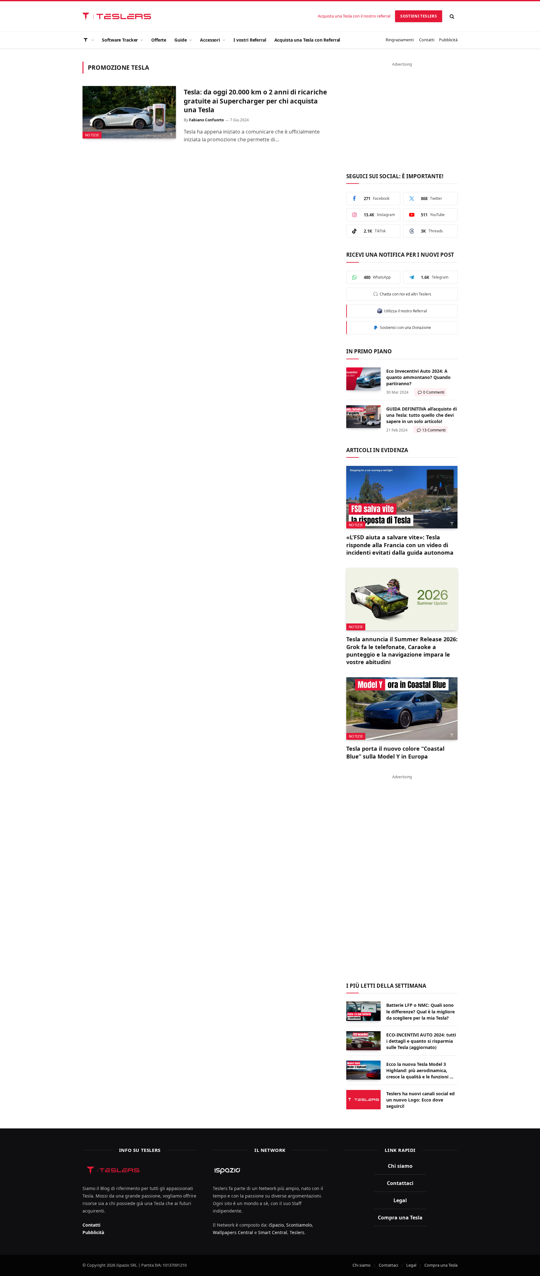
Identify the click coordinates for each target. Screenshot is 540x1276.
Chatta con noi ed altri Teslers (404, 294)
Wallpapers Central (233, 1232)
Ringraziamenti (400, 40)
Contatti (426, 40)
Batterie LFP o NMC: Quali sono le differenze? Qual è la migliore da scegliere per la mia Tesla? (420, 1011)
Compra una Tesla (400, 1217)
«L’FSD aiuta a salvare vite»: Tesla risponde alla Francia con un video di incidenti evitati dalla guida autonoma (399, 544)
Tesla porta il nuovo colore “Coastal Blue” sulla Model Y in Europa (395, 752)
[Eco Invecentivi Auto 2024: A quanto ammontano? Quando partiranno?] (363, 378)
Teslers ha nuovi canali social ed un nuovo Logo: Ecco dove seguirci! (420, 1100)
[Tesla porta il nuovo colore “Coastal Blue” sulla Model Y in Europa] (402, 708)
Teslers (297, 1232)
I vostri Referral (249, 40)
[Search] (452, 16)
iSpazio (276, 1225)
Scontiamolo (299, 1225)
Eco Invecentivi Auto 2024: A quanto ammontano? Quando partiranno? (418, 377)
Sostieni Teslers (418, 16)
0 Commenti (433, 392)
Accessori (210, 40)
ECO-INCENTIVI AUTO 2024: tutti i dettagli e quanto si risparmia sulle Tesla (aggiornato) (421, 1041)
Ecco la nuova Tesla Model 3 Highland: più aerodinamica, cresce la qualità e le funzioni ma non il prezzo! (421, 1070)
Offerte (158, 40)
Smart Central (272, 1232)
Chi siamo (400, 1166)
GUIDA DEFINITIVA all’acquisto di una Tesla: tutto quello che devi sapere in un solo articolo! (421, 415)
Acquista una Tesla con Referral (307, 40)
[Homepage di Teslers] (88, 40)
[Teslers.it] (118, 16)
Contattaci (400, 1183)
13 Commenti (434, 430)
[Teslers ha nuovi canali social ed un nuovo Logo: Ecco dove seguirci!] (363, 1099)
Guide (180, 40)
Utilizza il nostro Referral (404, 311)
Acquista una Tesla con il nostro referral (354, 16)
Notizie (92, 135)
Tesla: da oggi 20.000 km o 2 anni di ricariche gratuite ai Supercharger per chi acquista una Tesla (255, 101)
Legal (400, 1200)
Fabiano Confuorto (206, 120)
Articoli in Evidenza (377, 450)
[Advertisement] (401, 113)
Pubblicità (448, 40)
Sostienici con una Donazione (404, 327)
